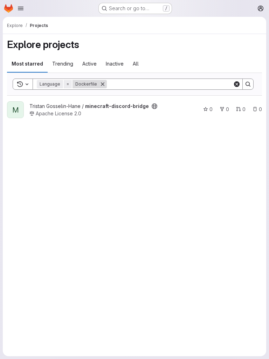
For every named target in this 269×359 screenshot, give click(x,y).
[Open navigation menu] (20, 8)
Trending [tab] (62, 64)
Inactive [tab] (115, 64)
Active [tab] (89, 64)
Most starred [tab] (27, 64)
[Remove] (102, 84)
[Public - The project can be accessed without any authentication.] (154, 106)
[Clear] (237, 84)
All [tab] (136, 64)
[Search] (248, 84)
